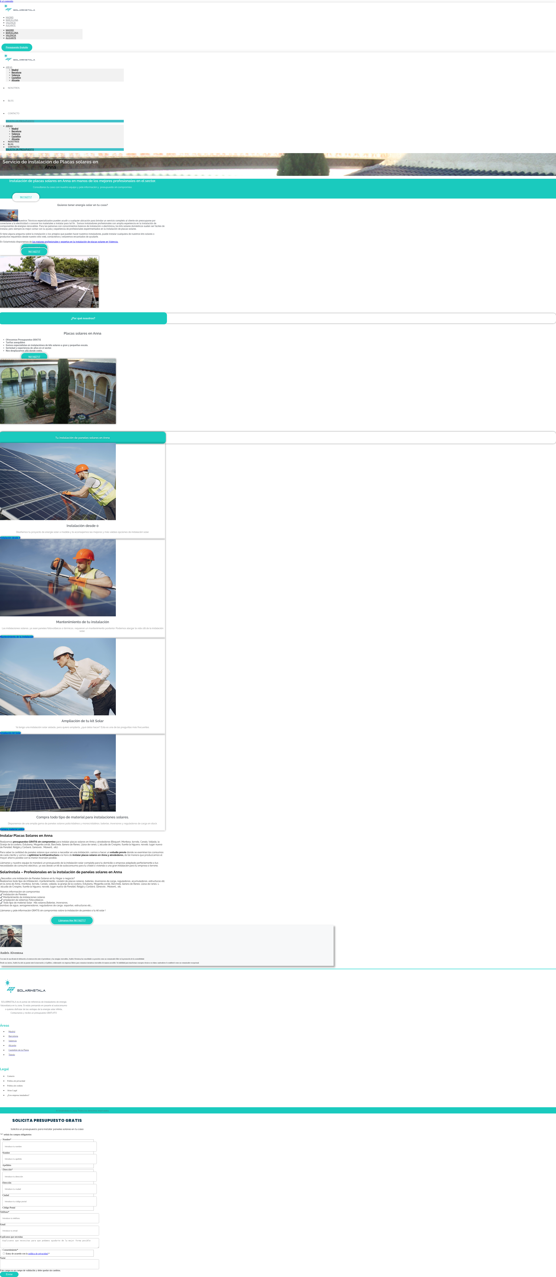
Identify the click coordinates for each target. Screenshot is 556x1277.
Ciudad (5, 1195)
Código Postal (8, 1207)
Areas (9, 67)
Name (3, 1258)
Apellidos (6, 1165)
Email (2, 1224)
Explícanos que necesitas (11, 1237)
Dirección (6, 1182)
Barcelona (12, 33)
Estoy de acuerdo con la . (28, 1253)
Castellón (16, 77)
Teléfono (4, 1212)
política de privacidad (38, 1253)
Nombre (6, 1153)
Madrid (10, 30)
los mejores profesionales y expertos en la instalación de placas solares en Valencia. (75, 241)
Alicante (11, 25)
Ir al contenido (6, 1)
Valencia (11, 35)
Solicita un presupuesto (20, 121)
